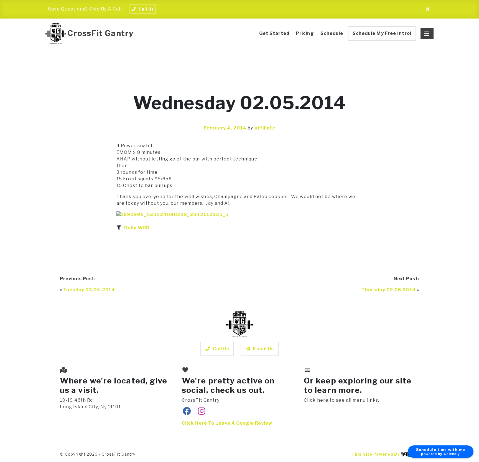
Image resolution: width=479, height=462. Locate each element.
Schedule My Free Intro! (382, 33)
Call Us (221, 348)
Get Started (274, 33)
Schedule (331, 33)
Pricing (305, 33)
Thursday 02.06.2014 (388, 289)
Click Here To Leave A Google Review (227, 423)
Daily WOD (137, 227)
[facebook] (187, 411)
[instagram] (202, 411)
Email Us (263, 348)
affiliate (265, 128)
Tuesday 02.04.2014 (89, 289)
